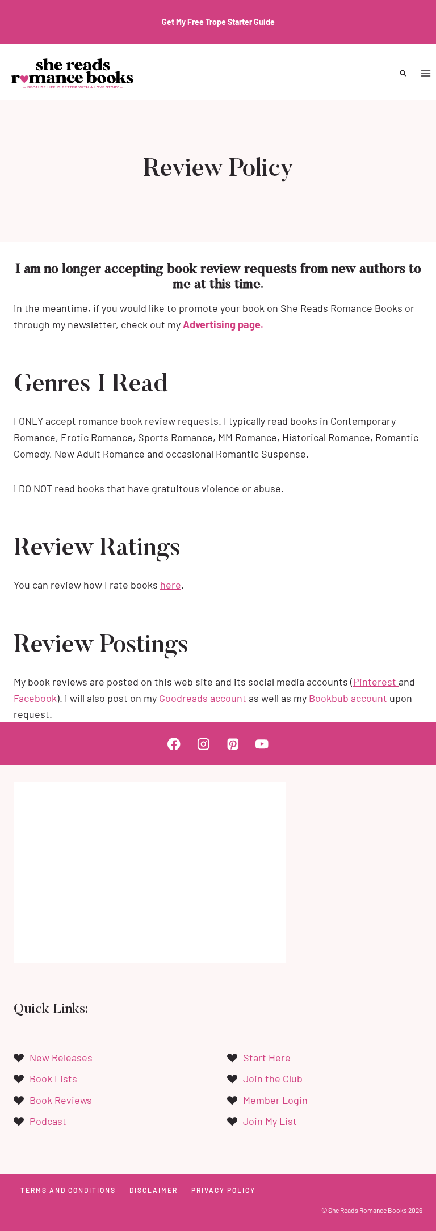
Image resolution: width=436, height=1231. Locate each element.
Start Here (267, 1057)
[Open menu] (425, 73)
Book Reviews (61, 1100)
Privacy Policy (223, 1190)
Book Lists (53, 1078)
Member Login (275, 1100)
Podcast (48, 1121)
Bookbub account (348, 698)
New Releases (61, 1057)
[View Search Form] (403, 73)
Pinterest (376, 681)
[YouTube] (262, 743)
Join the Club (273, 1078)
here (170, 584)
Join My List (270, 1121)
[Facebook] (174, 743)
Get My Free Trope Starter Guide (218, 22)
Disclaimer (153, 1190)
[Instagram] (203, 743)
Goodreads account (202, 698)
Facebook (35, 698)
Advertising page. (223, 324)
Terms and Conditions (68, 1190)
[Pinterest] (232, 743)
